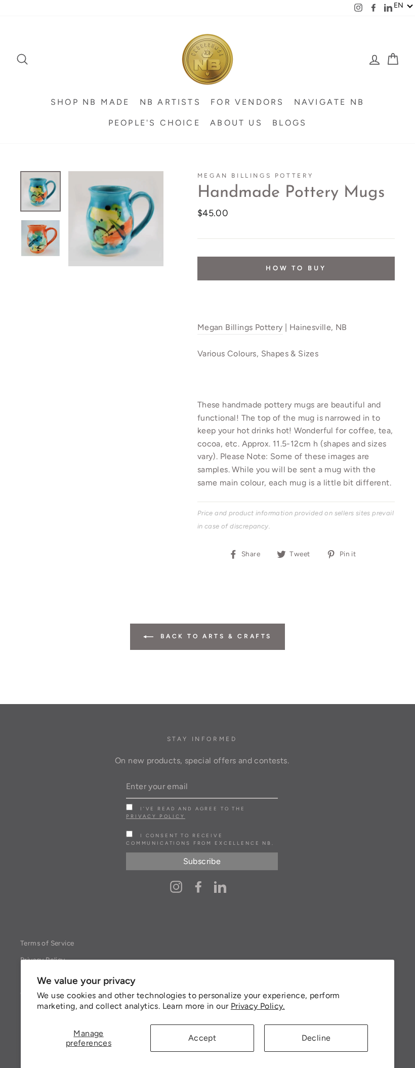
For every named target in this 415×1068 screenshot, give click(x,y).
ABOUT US (236, 123)
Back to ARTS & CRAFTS (214, 636)
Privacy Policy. (258, 1006)
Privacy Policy (155, 816)
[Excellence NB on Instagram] (176, 886)
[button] (403, 5)
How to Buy (296, 268)
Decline (316, 1038)
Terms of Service (47, 943)
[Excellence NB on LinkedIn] (220, 886)
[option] (115, 218)
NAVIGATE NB (329, 102)
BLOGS (289, 123)
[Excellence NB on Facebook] (198, 886)
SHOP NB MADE (90, 102)
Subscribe (202, 861)
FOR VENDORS (247, 102)
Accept (202, 1038)
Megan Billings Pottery (255, 175)
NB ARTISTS (170, 102)
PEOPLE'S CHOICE (154, 123)
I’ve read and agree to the (185, 812)
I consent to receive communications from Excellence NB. (200, 839)
